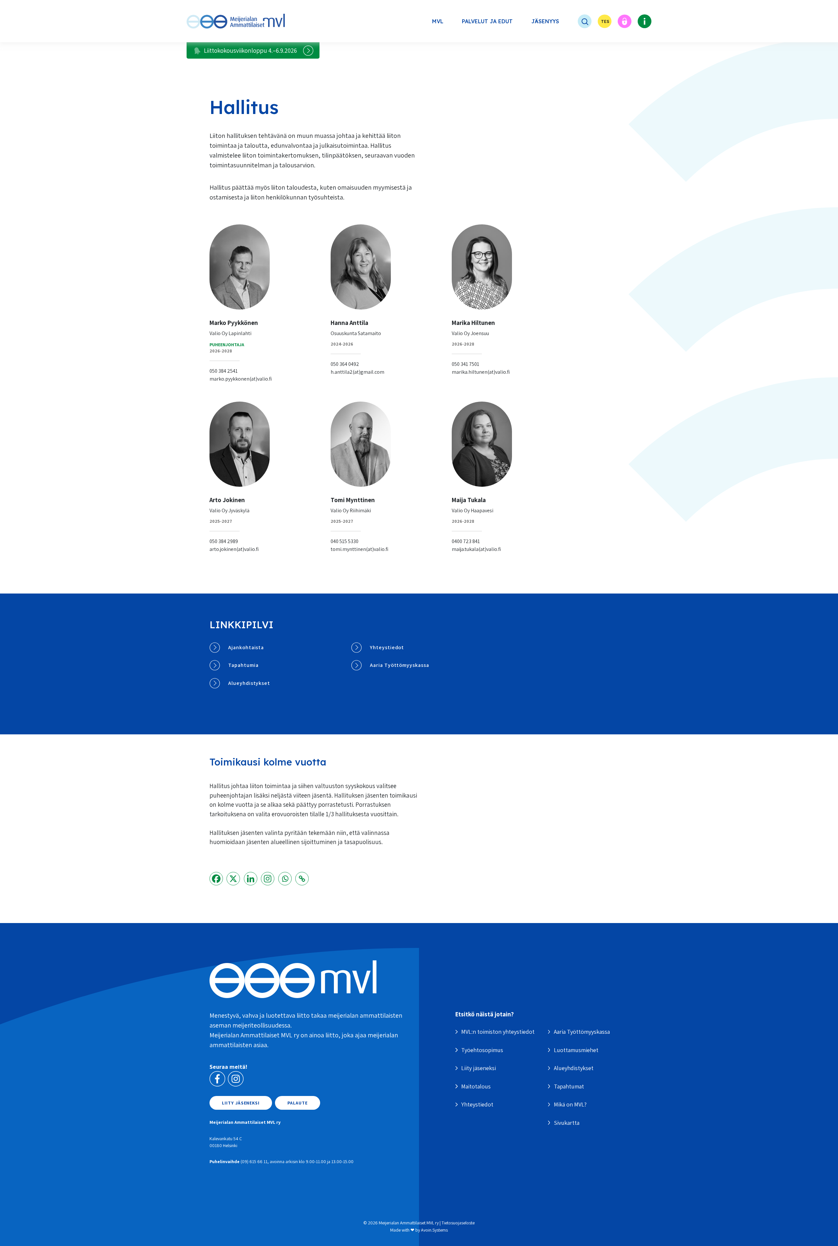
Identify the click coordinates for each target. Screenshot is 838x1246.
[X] (233, 878)
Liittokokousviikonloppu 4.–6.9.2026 (250, 50)
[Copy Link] (302, 878)
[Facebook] (216, 878)
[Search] (578, 21)
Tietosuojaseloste (458, 1223)
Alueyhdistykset (249, 683)
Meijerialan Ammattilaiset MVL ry (409, 1223)
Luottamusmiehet (576, 1050)
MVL (437, 21)
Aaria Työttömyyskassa (399, 665)
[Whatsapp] (285, 878)
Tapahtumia (243, 665)
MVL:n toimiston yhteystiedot (498, 1031)
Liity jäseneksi (241, 1103)
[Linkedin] (250, 878)
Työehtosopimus (482, 1050)
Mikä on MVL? (570, 1104)
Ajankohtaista (246, 647)
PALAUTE (297, 1103)
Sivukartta (566, 1122)
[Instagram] (267, 878)
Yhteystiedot (387, 647)
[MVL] (236, 21)
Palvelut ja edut (487, 21)
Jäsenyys (545, 21)
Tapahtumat (569, 1086)
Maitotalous (476, 1086)
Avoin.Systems (434, 1230)
